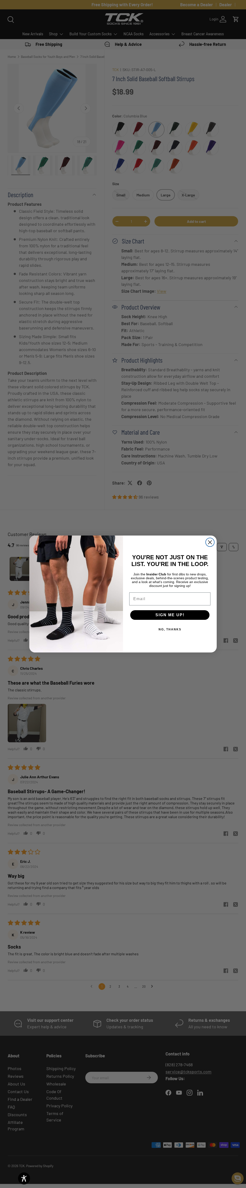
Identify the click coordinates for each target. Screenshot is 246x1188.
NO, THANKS (170, 629)
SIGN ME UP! (169, 615)
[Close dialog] (210, 542)
